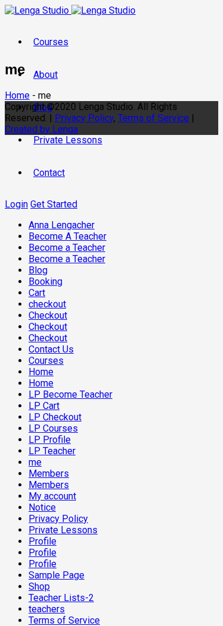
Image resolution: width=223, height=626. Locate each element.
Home (41, 372)
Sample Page (56, 575)
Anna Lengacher (62, 225)
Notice (42, 507)
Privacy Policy (58, 518)
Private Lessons (67, 140)
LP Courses (53, 428)
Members (49, 473)
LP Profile (50, 439)
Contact (49, 172)
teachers (47, 609)
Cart (37, 292)
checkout (47, 304)
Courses (50, 42)
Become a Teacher (67, 247)
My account (52, 496)
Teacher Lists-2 (61, 597)
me (35, 462)
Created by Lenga (41, 129)
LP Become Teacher (70, 394)
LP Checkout (55, 417)
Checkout (48, 315)
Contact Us (51, 349)
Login (16, 204)
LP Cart (44, 405)
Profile (42, 541)
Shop (39, 586)
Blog (38, 270)
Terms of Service (64, 620)
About (45, 74)
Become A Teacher (67, 236)
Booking (45, 281)
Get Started (53, 204)
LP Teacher (52, 451)
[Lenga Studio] (70, 10)
